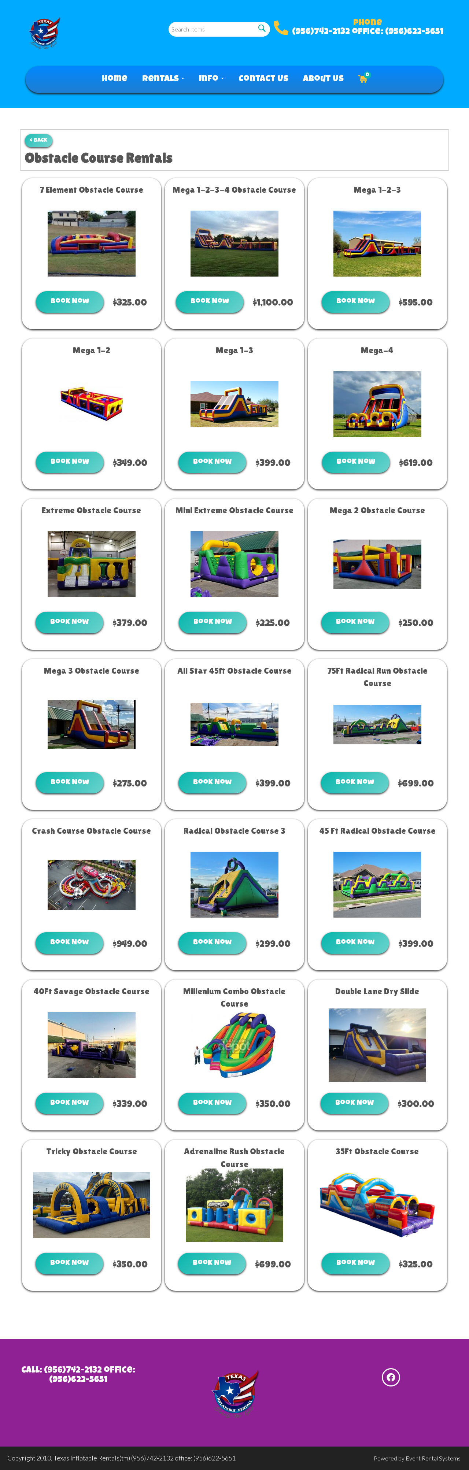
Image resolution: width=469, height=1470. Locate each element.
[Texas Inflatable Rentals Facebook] (391, 1377)
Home (115, 79)
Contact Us (263, 79)
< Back (38, 140)
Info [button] (209, 79)
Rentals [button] (161, 79)
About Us (323, 79)
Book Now (70, 302)
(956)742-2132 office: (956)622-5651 (367, 32)
